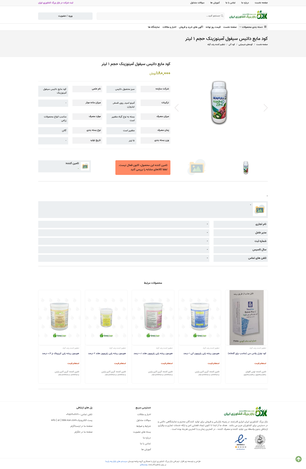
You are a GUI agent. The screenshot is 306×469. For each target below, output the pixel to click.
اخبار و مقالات (169, 27)
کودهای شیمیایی (246, 44)
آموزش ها (215, 3)
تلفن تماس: (79, 414)
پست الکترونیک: (71, 420)
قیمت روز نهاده (213, 27)
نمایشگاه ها (154, 27)
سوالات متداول (197, 3)
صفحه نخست (261, 3)
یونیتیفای (144, 464)
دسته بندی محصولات (253, 27)
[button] (265, 108)
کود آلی (232, 44)
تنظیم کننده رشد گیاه (216, 44)
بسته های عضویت (142, 432)
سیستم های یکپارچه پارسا (116, 461)
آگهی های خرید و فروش (191, 27)
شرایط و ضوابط (143, 426)
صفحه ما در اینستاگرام (81, 426)
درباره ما (245, 3)
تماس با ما (230, 3)
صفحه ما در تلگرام (83, 432)
